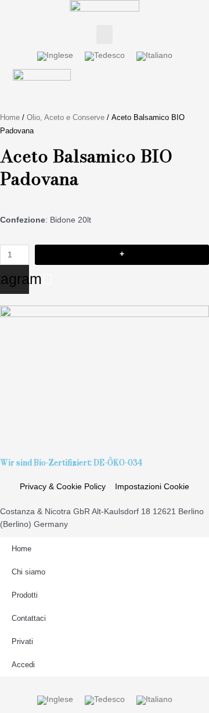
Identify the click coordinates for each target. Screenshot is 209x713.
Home (10, 118)
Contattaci (29, 618)
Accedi (23, 664)
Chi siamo (28, 572)
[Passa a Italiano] (154, 56)
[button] (104, 34)
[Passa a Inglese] (55, 56)
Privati (22, 641)
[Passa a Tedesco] (105, 56)
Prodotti (25, 595)
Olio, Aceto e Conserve (66, 118)
